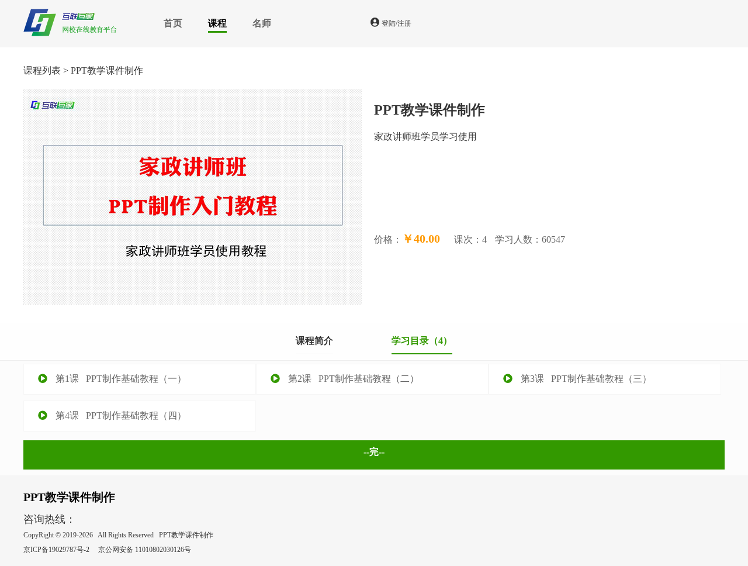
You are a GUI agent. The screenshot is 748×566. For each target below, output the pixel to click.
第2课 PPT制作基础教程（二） (352, 379)
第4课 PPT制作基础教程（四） (119, 415)
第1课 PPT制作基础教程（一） (119, 379)
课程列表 (42, 70)
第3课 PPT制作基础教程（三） (585, 379)
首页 (173, 23)
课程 (217, 23)
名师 (261, 23)
